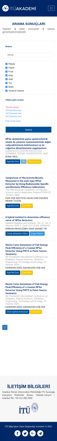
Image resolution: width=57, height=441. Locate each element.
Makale (12, 63)
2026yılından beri (13, 110)
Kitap (11, 75)
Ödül (11, 79)
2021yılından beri (13, 116)
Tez (10, 83)
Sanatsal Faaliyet (16, 90)
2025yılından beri (13, 113)
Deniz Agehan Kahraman (17, 311)
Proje (11, 71)
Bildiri (11, 86)
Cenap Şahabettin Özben (17, 233)
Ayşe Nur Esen (13, 161)
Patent (11, 67)
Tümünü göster (12, 107)
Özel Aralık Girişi (13, 121)
